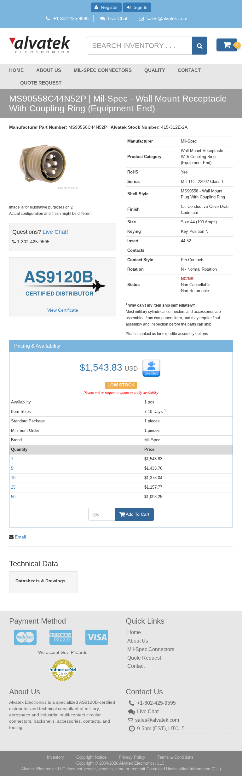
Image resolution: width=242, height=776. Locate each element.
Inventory (55, 757)
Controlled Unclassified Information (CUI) (184, 769)
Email (20, 536)
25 (13, 487)
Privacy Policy (132, 757)
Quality (154, 70)
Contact (189, 70)
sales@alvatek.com (167, 18)
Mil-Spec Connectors (103, 70)
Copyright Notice (91, 757)
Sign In (140, 7)
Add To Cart (137, 514)
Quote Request (40, 82)
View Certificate (62, 310)
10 (13, 477)
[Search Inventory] (199, 46)
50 (13, 496)
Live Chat (117, 18)
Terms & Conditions (175, 757)
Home (16, 70)
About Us (48, 70)
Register (109, 7)
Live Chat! (55, 232)
